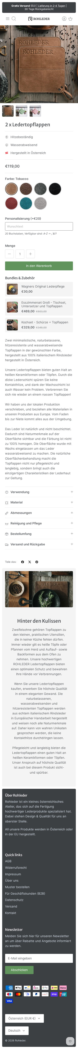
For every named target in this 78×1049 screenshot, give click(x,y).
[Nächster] (70, 7)
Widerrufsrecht (16, 867)
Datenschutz (14, 900)
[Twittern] (29, 562)
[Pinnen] (36, 562)
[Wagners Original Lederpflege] (12, 289)
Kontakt (10, 913)
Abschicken (19, 970)
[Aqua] (26, 203)
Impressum (13, 874)
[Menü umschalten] (8, 19)
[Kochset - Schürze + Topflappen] (12, 325)
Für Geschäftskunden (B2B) (25, 893)
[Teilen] (22, 562)
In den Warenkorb (39, 266)
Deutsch (14, 1030)
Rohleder (20, 1040)
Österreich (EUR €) (22, 1018)
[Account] (62, 19)
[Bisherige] (7, 7)
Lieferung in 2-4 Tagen (51, 5)
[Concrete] (40, 203)
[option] (39, 64)
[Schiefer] (40, 189)
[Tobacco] (11, 189)
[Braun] (26, 189)
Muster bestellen (17, 887)
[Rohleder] (39, 18)
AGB (8, 861)
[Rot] (11, 203)
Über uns (12, 880)
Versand (11, 906)
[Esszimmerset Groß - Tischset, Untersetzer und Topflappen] (12, 307)
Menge (10, 246)
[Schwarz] (55, 189)
